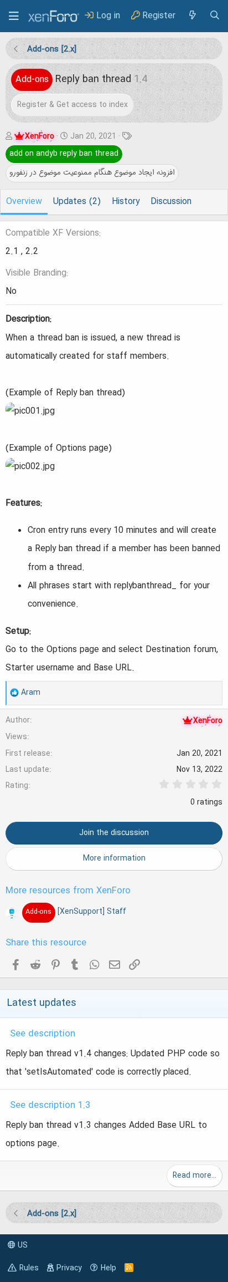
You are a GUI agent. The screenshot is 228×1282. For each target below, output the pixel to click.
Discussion (171, 201)
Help (108, 1268)
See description (42, 1034)
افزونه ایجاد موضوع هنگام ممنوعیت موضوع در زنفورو (92, 172)
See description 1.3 (50, 1105)
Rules (29, 1268)
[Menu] (13, 16)
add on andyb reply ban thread (63, 153)
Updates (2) (77, 201)
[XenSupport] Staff (75, 911)
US (21, 1245)
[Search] (215, 16)
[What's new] (192, 16)
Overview (24, 201)
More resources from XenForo (68, 891)
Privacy (69, 1268)
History (125, 201)
